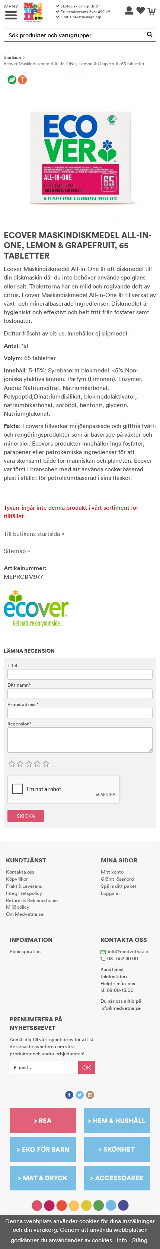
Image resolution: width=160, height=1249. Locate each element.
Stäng (139, 1240)
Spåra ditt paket (119, 886)
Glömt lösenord (117, 879)
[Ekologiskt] (12, 80)
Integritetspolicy (24, 893)
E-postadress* (23, 704)
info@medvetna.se (128, 951)
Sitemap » (17, 551)
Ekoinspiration (25, 951)
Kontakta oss (20, 872)
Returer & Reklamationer (32, 900)
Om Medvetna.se (25, 914)
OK (86, 1067)
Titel (12, 665)
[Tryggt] (22, 80)
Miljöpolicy (17, 907)
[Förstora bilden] (80, 149)
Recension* (19, 724)
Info (122, 1240)
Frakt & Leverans (24, 886)
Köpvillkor (17, 879)
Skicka (26, 816)
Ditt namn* (19, 685)
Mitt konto (112, 872)
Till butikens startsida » (34, 533)
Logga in (110, 893)
